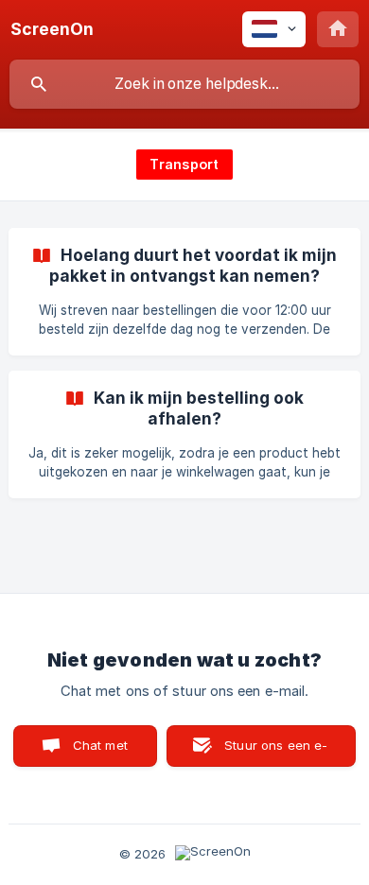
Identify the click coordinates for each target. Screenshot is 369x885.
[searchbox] (184, 84)
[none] (52, 29)
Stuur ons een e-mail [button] (275, 752)
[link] (184, 292)
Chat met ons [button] (100, 752)
